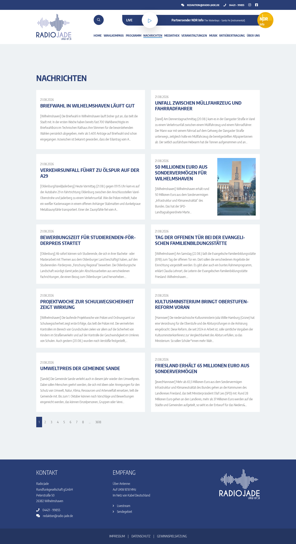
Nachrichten (152, 35)
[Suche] (99, 20)
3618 (98, 422)
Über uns (253, 35)
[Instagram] (256, 5)
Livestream (123, 506)
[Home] (53, 27)
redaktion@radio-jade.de (202, 5)
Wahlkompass (114, 35)
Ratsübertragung (232, 35)
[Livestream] (150, 20)
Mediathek (171, 35)
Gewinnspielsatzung (172, 536)
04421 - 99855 (236, 5)
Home (98, 35)
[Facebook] (249, 5)
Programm (133, 35)
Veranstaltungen (194, 35)
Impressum (117, 536)
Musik (213, 35)
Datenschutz (140, 536)
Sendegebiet (124, 512)
